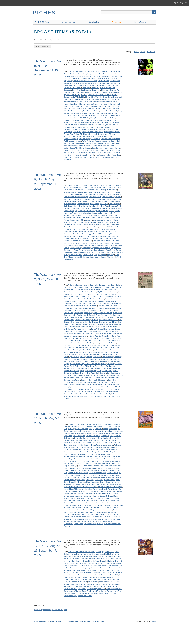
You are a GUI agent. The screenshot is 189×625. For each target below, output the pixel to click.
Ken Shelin (86, 470)
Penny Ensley (79, 361)
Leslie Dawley (87, 475)
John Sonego (75, 222)
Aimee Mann (109, 552)
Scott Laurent (111, 375)
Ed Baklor (96, 206)
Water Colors (68, 160)
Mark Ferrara (75, 122)
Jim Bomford (116, 461)
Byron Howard (110, 192)
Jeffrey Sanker (69, 461)
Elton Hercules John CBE (73, 445)
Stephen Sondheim (91, 382)
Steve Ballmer (83, 507)
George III (119, 317)
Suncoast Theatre (75, 591)
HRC (118, 215)
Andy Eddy (87, 74)
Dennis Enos (78, 313)
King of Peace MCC (111, 575)
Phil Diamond (85, 134)
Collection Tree (94, 22)
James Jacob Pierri (111, 218)
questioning (68, 136)
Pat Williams (77, 132)
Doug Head (96, 90)
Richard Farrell (69, 366)
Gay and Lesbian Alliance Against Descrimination (104, 563)
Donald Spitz (107, 313)
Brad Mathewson (79, 436)
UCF (76, 394)
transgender (81, 157)
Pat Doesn (72, 359)
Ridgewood (68, 368)
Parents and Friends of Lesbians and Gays (85, 491)
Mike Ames (76, 484)
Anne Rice (114, 287)
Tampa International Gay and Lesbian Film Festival (94, 510)
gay (103, 92)
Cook (107, 303)
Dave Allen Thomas (87, 201)
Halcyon (98, 454)
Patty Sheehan (109, 132)
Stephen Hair (68, 250)
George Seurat (69, 320)
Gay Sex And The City (105, 452)
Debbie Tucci (68, 313)
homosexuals (112, 102)
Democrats (67, 90)
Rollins (82, 371)
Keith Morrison (76, 338)
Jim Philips (78, 463)
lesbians (67, 118)
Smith (102, 378)
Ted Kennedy (104, 387)
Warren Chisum (101, 521)
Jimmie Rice (74, 573)
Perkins (87, 361)
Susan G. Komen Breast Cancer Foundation (79, 150)
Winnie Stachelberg (101, 396)
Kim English (94, 470)
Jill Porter (101, 331)
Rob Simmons (105, 498)
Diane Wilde (94, 204)
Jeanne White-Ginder (111, 459)
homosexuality (101, 102)
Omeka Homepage (69, 22)
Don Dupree (104, 204)
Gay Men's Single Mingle (88, 452)
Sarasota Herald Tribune (106, 143)
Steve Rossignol (76, 385)
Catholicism (105, 436)
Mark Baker (81, 480)
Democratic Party (109, 88)
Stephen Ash (68, 382)
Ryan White (91, 373)
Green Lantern (69, 99)
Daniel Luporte (94, 85)
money (102, 484)
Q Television (78, 584)
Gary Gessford (69, 211)
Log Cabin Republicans (72, 477)
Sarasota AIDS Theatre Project (86, 143)
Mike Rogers (116, 122)
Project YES (106, 134)
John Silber (116, 109)
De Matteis (101, 310)
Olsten (66, 357)
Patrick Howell (98, 132)
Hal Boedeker (87, 322)
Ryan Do (83, 373)
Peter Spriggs (74, 134)
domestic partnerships (96, 559)
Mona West (95, 484)
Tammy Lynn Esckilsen (72, 387)
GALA (66, 450)
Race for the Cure (79, 136)
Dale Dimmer (78, 306)
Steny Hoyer (112, 380)
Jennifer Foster (80, 461)
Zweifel (66, 398)
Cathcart (67, 299)
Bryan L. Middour (86, 556)
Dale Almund (68, 306)
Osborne (89, 357)
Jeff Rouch (71, 220)
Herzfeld (109, 324)
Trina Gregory (113, 593)
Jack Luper (86, 459)
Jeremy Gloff (80, 220)
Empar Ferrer (95, 445)
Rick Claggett (115, 584)
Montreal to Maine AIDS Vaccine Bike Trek (86, 125)
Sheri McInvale (84, 146)
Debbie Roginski (97, 88)
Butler (71, 297)
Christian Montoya (81, 197)
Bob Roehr (67, 556)
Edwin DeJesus (93, 561)
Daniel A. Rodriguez (105, 306)
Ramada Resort (90, 364)
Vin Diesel (90, 257)
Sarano (80, 375)
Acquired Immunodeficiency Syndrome (81, 71)
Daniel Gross (83, 85)
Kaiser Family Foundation (93, 468)
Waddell (82, 394)
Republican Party (102, 136)
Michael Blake (76, 234)
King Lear (71, 341)
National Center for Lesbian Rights (110, 487)
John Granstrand (86, 573)
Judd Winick (87, 111)
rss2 (65, 610)
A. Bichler (71, 285)
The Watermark (100, 155)
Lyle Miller (72, 347)
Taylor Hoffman (106, 153)
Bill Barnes (100, 76)
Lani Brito (103, 113)
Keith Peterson (87, 338)
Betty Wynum (90, 76)
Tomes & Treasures (75, 255)
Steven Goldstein (85, 148)
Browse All (38, 40)
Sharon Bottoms (86, 378)
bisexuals (113, 292)
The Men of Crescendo (80, 155)
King (65, 341)
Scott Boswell (114, 243)
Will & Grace (78, 524)
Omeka (153, 621)
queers (114, 134)
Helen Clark (108, 213)
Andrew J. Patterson (76, 190)
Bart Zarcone (71, 76)
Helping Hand (87, 324)
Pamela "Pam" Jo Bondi (93, 236)
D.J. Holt (117, 83)
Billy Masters (108, 554)
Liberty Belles (95, 118)
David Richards (110, 308)
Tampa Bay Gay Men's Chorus (104, 250)
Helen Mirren (112, 322)
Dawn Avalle (68, 88)
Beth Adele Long (97, 554)
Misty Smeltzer (85, 484)
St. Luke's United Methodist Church (103, 146)
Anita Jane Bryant (97, 74)
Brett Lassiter (88, 192)
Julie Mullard (104, 111)
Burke (66, 297)
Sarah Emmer (72, 375)
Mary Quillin (91, 231)
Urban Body (112, 519)
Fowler (72, 317)
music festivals (111, 484)
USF (118, 519)
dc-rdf (40, 610)
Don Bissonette (86, 90)
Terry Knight (72, 512)
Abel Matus (84, 185)
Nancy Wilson (106, 125)
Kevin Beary (84, 113)
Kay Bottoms (111, 336)
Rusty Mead (114, 241)
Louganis (113, 345)
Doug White (78, 206)
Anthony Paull (75, 554)
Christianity (78, 438)
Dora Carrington (114, 204)
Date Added (151, 52)
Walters (97, 394)
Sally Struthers (101, 373)
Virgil (75, 596)
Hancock (95, 322)
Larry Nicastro (105, 341)
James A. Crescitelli (98, 329)
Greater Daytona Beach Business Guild (104, 320)
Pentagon (88, 494)
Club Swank (107, 438)
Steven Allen (74, 148)
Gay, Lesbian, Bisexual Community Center (102, 95)
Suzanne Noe (104, 507)
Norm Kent (84, 489)
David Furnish (110, 440)
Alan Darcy (113, 71)
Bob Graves (83, 294)
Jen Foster (101, 570)
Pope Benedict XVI (104, 494)
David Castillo (88, 440)
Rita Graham (77, 368)
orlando (102, 127)
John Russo (107, 109)
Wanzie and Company (85, 596)
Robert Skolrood (106, 368)
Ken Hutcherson (75, 470)
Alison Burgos (80, 429)
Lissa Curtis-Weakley (107, 118)
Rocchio (67, 371)
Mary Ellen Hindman (78, 231)
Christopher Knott (95, 197)
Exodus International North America (97, 208)
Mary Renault (106, 122)
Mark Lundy (90, 480)
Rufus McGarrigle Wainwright (92, 141)
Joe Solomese (87, 463)
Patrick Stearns (103, 359)
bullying (95, 556)
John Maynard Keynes (101, 220)
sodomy (107, 505)
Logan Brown (74, 120)
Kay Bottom (103, 336)
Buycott (101, 556)
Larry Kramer (110, 225)
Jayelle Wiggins (91, 570)
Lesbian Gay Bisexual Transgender (94, 577)
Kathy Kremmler (82, 225)
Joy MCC (80, 468)
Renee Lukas (76, 241)
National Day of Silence (72, 489)
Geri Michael (79, 320)
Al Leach (81, 187)
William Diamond (110, 524)
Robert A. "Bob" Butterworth (110, 139)
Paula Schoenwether (76, 494)
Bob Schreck (77, 78)
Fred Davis (97, 92)
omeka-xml (59, 610)
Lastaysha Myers (70, 473)
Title (135, 52)
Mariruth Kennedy (70, 480)
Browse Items (116, 22)
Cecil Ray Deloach (77, 299)
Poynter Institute (96, 134)
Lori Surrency (76, 229)
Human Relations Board (111, 104)
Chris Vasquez (85, 83)
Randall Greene (113, 496)
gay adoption (76, 450)
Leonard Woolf (93, 227)
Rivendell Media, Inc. (71, 586)
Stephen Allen (116, 248)
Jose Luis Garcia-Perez (108, 466)
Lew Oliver (74, 118)
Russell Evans (75, 373)
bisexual (107, 76)
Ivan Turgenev (76, 329)
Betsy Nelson (81, 433)
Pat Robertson (82, 359)
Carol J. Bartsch (103, 81)
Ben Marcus (72, 433)
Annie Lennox (75, 290)
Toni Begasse (76, 514)
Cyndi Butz (109, 83)
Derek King (76, 90)
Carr (99, 297)
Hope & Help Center (92, 215)
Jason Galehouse (97, 459)
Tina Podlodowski (101, 512)
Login (175, 3)
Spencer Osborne (87, 380)
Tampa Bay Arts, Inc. (108, 150)
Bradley (105, 294)
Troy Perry (110, 255)
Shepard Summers (110, 245)
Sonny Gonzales (75, 248)
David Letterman (98, 308)
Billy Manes (99, 433)
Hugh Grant (117, 327)
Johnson (76, 336)
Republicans (112, 136)
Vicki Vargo (115, 157)
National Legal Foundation (73, 354)
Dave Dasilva (105, 85)
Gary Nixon (99, 317)
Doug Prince (117, 313)
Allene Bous (72, 287)
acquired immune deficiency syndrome (102, 185)
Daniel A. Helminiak (90, 306)
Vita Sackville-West (114, 257)
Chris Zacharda (69, 197)
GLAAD (75, 97)
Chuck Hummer (88, 301)
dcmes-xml (47, 610)
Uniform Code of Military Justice (75, 517)
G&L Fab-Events (112, 447)
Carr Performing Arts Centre (111, 297)
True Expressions (93, 157)
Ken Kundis (106, 338)
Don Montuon (96, 443)
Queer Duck (94, 238)
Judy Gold (95, 111)
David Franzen (99, 440)
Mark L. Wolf (87, 347)
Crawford (118, 197)
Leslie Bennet (111, 343)
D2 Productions (75, 199)
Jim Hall (108, 331)
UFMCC (115, 514)
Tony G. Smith (88, 255)
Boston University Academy (91, 78)
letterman (67, 345)
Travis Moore (103, 593)
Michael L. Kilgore (80, 352)
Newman (86, 354)
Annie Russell (86, 290)
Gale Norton (79, 317)
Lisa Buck (67, 579)
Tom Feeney (68, 157)
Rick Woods (95, 498)
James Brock (109, 329)
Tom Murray (80, 593)
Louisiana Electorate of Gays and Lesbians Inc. (96, 120)
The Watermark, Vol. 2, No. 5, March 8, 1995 (48, 279)
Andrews (107, 287)
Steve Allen (101, 589)
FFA (72, 92)
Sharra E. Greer (98, 505)
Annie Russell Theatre (99, 290)
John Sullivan (85, 222)
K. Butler (91, 336)
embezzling (86, 445)
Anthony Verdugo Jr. (101, 190)
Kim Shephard (94, 113)
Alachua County (89, 285)
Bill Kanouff (113, 190)
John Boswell (98, 334)
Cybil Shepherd (115, 303)
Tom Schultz (72, 392)
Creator (142, 52)
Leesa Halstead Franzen (97, 473)
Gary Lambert (89, 317)
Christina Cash (77, 301)
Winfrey (90, 396)
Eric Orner (113, 315)
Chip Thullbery (96, 194)
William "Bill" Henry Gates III (93, 524)
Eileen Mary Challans (108, 90)
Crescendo (101, 83)
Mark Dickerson (113, 579)
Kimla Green (100, 225)
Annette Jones (109, 74)
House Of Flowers (106, 327)
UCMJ (110, 514)
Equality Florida (69, 208)
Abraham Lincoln (74, 424)
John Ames (97, 463)
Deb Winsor (86, 88)
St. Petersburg (92, 589)
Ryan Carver (68, 243)
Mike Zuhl (67, 125)
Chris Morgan (68, 438)
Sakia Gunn (98, 501)
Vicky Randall (82, 521)
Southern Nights (117, 505)
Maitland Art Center (89, 579)
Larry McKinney (112, 113)
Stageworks (86, 248)
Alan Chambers (90, 187)
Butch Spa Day (99, 192)
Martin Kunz (115, 347)
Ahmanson (79, 285)
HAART (77, 99)
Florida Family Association (84, 92)
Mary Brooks (68, 350)
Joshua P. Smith (107, 222)
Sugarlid (95, 148)
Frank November (100, 447)
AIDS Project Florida (110, 426)
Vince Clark (91, 521)
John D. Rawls (82, 109)
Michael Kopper (87, 234)
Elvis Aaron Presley (115, 206)
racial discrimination (85, 496)
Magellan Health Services (102, 477)
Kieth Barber (99, 575)
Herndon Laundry (99, 324)
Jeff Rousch (77, 106)
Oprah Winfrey (74, 357)
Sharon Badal (75, 378)
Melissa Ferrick (109, 480)
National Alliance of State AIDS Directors (83, 487)
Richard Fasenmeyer (71, 139)
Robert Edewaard (94, 368)
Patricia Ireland (87, 132)
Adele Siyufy (100, 552)
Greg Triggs (72, 213)
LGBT (81, 118)
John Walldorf (97, 573)
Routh (99, 371)
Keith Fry (92, 225)
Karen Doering (108, 468)
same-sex (106, 141)
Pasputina (104, 491)
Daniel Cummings (76, 440)
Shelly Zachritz (73, 146)
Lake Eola (78, 341)
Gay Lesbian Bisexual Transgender (88, 566)
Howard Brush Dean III (72, 104)
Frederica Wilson (116, 208)
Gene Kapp (111, 317)
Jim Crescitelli (111, 570)
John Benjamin (87, 334)
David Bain (74, 308)
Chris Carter (106, 194)
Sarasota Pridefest (92, 503)
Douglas (67, 315)
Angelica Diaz (97, 429)
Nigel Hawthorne (108, 354)
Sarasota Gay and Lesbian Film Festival (108, 586)
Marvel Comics (95, 122)
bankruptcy (73, 431)
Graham (87, 320)
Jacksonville (86, 329)
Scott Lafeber (101, 375)
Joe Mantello (68, 334)
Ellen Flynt (104, 206)
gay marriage (74, 452)
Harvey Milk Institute (84, 213)
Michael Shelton (99, 234)
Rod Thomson (69, 141)
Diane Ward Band (84, 443)
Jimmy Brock (116, 331)
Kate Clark (113, 111)
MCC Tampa (99, 480)
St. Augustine (102, 380)
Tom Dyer (115, 252)
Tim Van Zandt (112, 389)
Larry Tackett (115, 341)
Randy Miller (90, 136)
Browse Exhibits (140, 22)
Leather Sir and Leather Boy (82, 116)
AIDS (97, 71)
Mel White (89, 350)
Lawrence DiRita (82, 473)
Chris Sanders (117, 194)
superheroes (103, 148)
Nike (116, 354)
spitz (95, 380)
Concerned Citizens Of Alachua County (77, 303)
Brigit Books (68, 81)
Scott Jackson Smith (71, 245)
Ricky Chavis (95, 139)
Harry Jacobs (85, 99)
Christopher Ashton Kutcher (92, 438)
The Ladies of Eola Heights (96, 591)
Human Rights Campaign (95, 218)
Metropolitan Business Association (106, 350)
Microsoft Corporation (106, 482)
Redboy (66, 498)
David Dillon (114, 85)
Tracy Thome (81, 392)
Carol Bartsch (84, 297)
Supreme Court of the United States (94, 385)
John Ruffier (82, 466)
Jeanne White (82, 331)
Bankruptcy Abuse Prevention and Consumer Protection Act (98, 431)
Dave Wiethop (110, 556)
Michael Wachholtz (91, 482)
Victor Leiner (68, 596)
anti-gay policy (86, 554)
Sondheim (115, 378)
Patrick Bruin (92, 359)
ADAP (110, 424)
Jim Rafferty (102, 106)
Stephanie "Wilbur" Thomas (100, 248)
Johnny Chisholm (93, 466)
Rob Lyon (96, 241)
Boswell (99, 294)
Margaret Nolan (102, 579)
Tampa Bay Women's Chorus (90, 153)
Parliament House (108, 236)
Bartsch (76, 292)
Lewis (73, 345)
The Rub (91, 155)
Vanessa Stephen (80, 257)
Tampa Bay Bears (70, 510)
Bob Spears (92, 294)
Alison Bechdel (102, 187)
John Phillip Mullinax (95, 109)
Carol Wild (93, 297)
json (53, 610)
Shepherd (96, 378)
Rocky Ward (74, 371)
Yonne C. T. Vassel (114, 396)
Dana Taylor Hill (111, 199)
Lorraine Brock (76, 579)
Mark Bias (109, 229)
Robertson (117, 368)
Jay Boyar (73, 331)
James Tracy (68, 106)
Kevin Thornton (88, 575)
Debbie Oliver (74, 559)
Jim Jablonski (68, 463)
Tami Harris (114, 507)
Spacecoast (82, 589)
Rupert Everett (107, 371)
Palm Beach (97, 357)
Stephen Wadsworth (106, 382)
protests (115, 494)
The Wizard (102, 389)
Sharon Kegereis (97, 245)
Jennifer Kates (91, 461)
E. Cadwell (91, 315)
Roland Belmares (70, 501)
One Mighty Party (95, 489)
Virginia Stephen (101, 257)
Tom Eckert (72, 593)
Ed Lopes (105, 443)
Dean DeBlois (109, 201)
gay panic (115, 566)
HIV (81, 102)
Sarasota (71, 143)
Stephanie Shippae (70, 507)
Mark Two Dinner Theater (101, 347)
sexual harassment (70, 589)
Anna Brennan (89, 190)
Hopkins (96, 327)
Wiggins (80, 396)
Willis (85, 396)
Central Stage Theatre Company (79, 194)
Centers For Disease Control (94, 299)
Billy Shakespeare (103, 292)
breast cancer (116, 78)
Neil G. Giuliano (114, 582)
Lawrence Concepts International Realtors (78, 343)
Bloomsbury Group (77, 192)
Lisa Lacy (106, 345)
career (97, 436)
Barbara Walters (113, 290)
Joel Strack (77, 334)
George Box (68, 97)
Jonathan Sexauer (109, 573)
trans (75, 157)
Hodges (115, 324)
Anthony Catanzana (110, 429)
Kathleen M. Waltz (70, 225)
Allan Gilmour (113, 187)
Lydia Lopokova (87, 229)
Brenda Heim (113, 294)
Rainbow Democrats (100, 496)
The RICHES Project (42, 22)
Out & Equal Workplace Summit (102, 129)
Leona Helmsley (81, 227)
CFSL (78, 83)
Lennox (96, 343)
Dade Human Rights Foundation (93, 199)
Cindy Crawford (100, 301)
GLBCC (81, 97)
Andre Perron (78, 74)
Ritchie (84, 368)
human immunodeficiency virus (91, 104)
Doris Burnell (68, 206)
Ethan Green (79, 208)
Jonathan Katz (96, 222)
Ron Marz (77, 141)
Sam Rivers (111, 373)
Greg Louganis (76, 322)
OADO (96, 127)
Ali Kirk (70, 74)
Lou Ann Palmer (86, 477)
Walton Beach (105, 394)
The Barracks (68, 389)
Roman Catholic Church (85, 501)
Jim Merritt (93, 106)
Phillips (113, 361)
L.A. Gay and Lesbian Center (110, 470)
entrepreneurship (107, 445)
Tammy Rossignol (86, 387)
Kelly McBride (74, 113)
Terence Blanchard (116, 387)
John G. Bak (107, 334)
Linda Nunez (103, 475)
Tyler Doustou (113, 392)
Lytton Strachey (99, 229)
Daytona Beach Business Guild (86, 310)
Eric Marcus (105, 315)
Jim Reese (111, 106)
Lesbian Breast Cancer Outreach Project (106, 116)
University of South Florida (98, 519)
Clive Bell (105, 197)
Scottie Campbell (85, 245)
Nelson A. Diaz (88, 127)
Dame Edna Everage (71, 85)
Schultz (93, 375)
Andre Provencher (97, 287)
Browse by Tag (50, 40)
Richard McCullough (83, 498)
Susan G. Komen (114, 148)
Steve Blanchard (112, 589)
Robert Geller (115, 498)
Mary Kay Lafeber (79, 350)
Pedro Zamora (69, 361)
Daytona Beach (69, 310)
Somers (108, 378)
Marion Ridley (117, 477)
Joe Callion (72, 109)
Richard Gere (79, 366)
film (92, 447)
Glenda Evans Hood (115, 97)
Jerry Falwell (92, 331)
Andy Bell (88, 429)
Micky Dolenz (92, 352)
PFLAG (94, 494)
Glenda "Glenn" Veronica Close (96, 97)
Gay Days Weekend (107, 450)
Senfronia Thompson (106, 503)
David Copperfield (85, 308)
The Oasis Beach (80, 389)
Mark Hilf (79, 347)
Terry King (67, 155)
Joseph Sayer (77, 111)
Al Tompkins (104, 71)
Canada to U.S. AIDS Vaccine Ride (85, 81)
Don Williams (109, 559)
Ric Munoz (118, 364)
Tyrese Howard (105, 157)
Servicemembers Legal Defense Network (78, 505)
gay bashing (82, 95)
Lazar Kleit (67, 116)
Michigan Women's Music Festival (75, 582)
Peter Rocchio (105, 361)
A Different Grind (73, 185)
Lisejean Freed (114, 475)
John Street (68, 111)
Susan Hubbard (113, 385)
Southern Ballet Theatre (72, 380)
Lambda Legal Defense (91, 341)
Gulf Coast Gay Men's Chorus (83, 454)
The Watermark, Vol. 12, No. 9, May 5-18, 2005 (48, 418)
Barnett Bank (68, 292)
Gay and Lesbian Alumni (90, 450)
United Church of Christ (95, 517)
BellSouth (83, 292)
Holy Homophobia (89, 102)
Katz (96, 336)
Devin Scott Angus (83, 204)
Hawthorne (103, 322)
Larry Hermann (76, 577)
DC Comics (77, 88)
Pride (72, 584)
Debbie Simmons (112, 310)
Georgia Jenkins (76, 568)
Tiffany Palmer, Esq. (113, 155)
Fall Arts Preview (77, 563)
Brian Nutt (75, 556)
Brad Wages (106, 78)
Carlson (76, 297)
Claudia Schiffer (112, 301)
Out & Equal (86, 129)
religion (72, 498)
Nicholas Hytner (95, 354)
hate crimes (95, 99)
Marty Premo (85, 122)
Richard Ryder (100, 366)
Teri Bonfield (117, 153)
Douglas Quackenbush (78, 315)
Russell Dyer (105, 241)
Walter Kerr (90, 394)
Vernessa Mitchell (70, 521)
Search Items (62, 40)
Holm (70, 327)
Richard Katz (89, 366)
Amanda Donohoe (83, 287)
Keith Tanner (97, 338)
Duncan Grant (87, 206)
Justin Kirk (83, 336)
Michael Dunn (69, 352)
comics (93, 83)
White (74, 396)
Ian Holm (67, 329)
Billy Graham (91, 292)
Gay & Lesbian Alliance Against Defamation (93, 211)
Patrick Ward (84, 238)
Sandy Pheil (115, 501)
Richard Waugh (84, 139)
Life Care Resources (94, 345)
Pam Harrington (107, 357)
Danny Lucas (75, 201)
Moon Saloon (102, 352)
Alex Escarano (100, 285)
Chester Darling (110, 299)
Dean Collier (73, 443)
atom (36, 610)
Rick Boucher (110, 366)
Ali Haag (71, 429)
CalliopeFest (90, 436)
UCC (105, 514)
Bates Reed (81, 76)
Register (183, 3)
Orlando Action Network (110, 489)
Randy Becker (101, 364)
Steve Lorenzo (94, 507)
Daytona (119, 308)
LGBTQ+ (86, 118)
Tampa (97, 150)
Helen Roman (104, 99)
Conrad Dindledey (98, 303)
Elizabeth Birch (114, 443)
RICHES (44, 12)
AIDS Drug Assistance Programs (90, 426)
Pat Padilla (112, 491)
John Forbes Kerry (108, 463)
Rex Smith (110, 364)
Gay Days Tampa (70, 566)
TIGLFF (108, 252)
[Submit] (154, 12)
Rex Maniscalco (104, 584)
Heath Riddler (106, 454)
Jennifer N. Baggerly (104, 461)
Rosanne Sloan (90, 371)
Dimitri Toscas (98, 313)
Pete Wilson (95, 361)
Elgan (98, 315)
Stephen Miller (78, 382)
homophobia (68, 457)
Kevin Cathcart (116, 338)
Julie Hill (117, 222)
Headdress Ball (97, 213)
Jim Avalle (85, 106)
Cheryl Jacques (115, 436)
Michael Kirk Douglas (76, 482)
